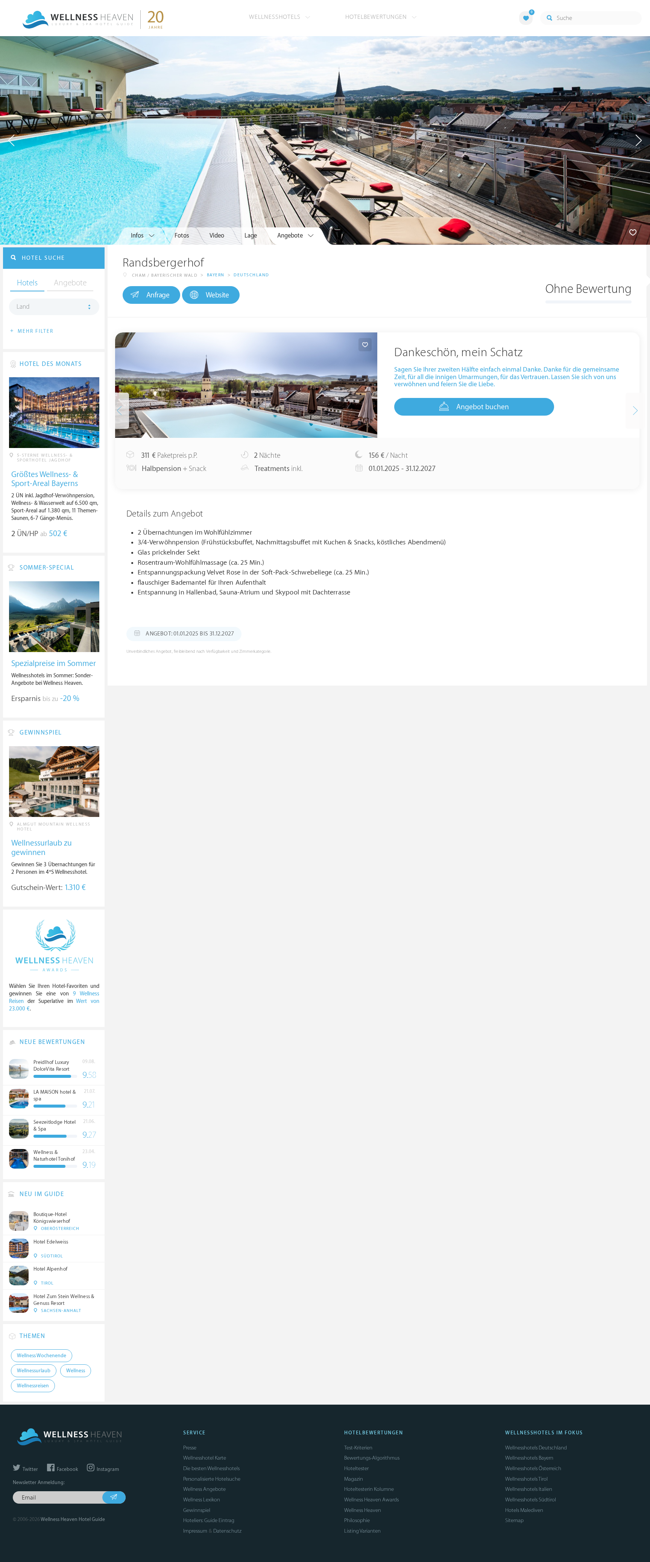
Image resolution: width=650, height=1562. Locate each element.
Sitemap (514, 1520)
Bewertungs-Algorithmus (371, 1458)
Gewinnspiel (196, 1510)
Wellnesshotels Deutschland (536, 1448)
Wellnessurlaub (33, 1371)
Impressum (195, 1531)
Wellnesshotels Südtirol (530, 1499)
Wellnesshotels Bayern (529, 1458)
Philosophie (357, 1520)
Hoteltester (356, 1468)
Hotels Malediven (524, 1510)
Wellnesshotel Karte (204, 1458)
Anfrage (158, 295)
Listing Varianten (362, 1531)
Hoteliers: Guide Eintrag (208, 1520)
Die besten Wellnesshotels (211, 1468)
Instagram (107, 1469)
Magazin (353, 1479)
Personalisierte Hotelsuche (211, 1479)
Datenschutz (227, 1531)
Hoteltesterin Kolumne (369, 1489)
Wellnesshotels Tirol (526, 1479)
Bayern (216, 275)
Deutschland (251, 275)
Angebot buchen (482, 407)
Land (23, 307)
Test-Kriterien (358, 1448)
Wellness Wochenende (41, 1356)
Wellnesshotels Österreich (533, 1468)
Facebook (67, 1469)
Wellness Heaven (362, 1510)
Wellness (75, 1371)
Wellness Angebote (204, 1489)
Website (217, 295)
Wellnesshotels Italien (528, 1489)
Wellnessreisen (33, 1386)
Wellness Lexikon (201, 1499)
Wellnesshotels (275, 17)
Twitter (29, 1469)
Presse (189, 1448)
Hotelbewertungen (377, 17)
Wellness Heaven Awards (371, 1499)
